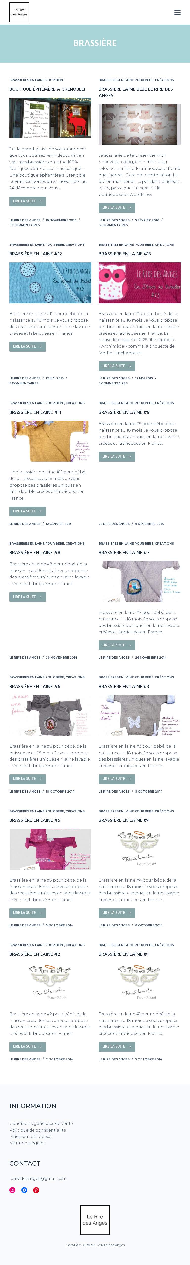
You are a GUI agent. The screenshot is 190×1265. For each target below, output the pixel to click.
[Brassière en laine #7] (140, 581)
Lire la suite (29, 202)
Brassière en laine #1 (124, 954)
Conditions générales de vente (41, 1123)
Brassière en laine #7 (124, 553)
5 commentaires (23, 383)
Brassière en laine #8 (34, 553)
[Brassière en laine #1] (140, 983)
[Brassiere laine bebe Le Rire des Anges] (140, 124)
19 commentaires (24, 225)
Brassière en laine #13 (125, 254)
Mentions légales (27, 1143)
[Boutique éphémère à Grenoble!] (50, 118)
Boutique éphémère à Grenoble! (47, 89)
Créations (164, 80)
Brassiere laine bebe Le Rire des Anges (136, 93)
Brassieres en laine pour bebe (36, 80)
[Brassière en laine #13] (140, 282)
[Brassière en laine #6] (50, 715)
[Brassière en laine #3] (140, 715)
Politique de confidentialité (37, 1130)
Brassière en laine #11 (35, 413)
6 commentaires (113, 225)
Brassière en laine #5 (34, 820)
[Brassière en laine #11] (50, 441)
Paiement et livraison (31, 1136)
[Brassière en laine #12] (50, 282)
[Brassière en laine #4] (140, 849)
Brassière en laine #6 (34, 687)
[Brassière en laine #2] (50, 983)
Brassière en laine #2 (34, 954)
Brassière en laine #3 (124, 687)
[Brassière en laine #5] (50, 849)
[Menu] (177, 12)
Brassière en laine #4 (124, 820)
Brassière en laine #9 (124, 413)
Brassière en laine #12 (35, 254)
